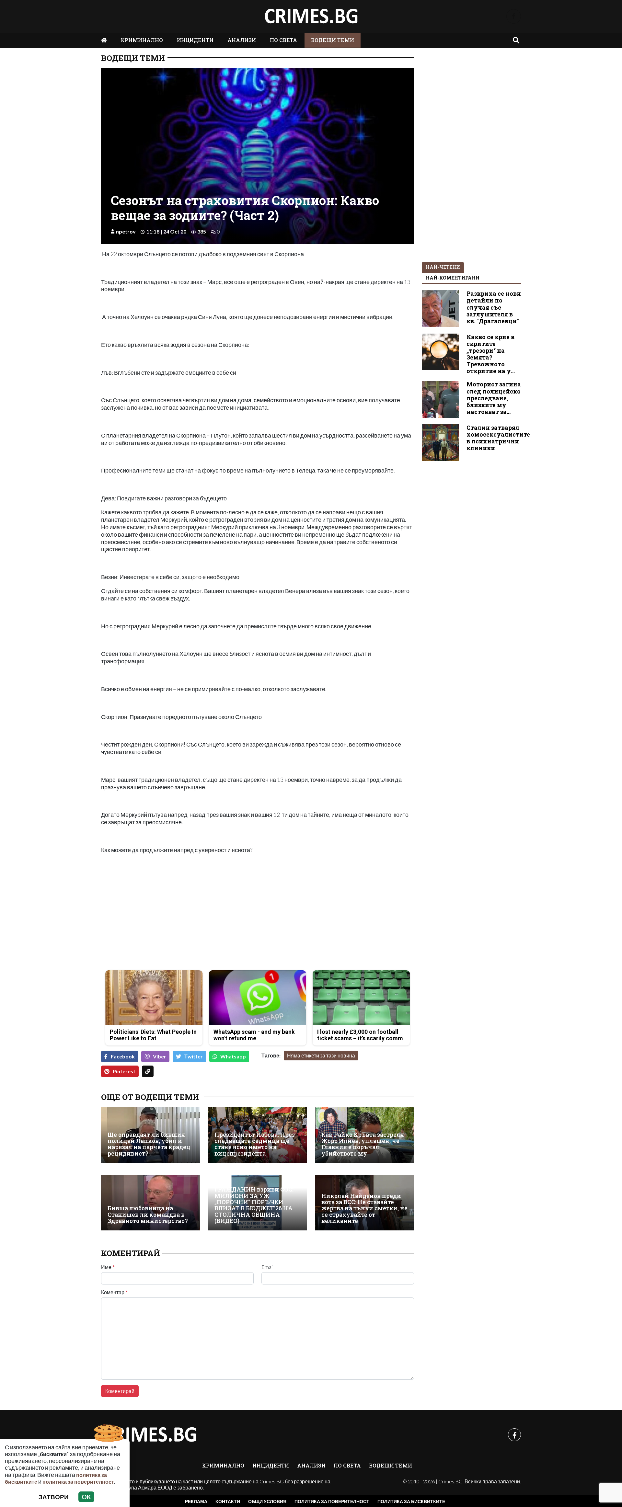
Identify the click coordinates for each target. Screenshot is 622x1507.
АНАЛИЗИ (241, 40)
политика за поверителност (78, 1481)
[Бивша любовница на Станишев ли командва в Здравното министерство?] (150, 1202)
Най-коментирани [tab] (452, 278)
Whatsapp (233, 1056)
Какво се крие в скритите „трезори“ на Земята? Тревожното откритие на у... (490, 354)
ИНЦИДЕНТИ (195, 40)
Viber (159, 1056)
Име (108, 1267)
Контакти (227, 1501)
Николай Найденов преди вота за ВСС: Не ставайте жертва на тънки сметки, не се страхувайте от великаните (364, 1208)
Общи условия (267, 1501)
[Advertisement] (177, 919)
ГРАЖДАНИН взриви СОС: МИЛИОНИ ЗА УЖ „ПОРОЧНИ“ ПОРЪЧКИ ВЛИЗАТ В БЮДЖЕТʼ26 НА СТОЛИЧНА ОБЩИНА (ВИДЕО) (254, 1205)
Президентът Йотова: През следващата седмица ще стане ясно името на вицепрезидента (254, 1144)
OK (86, 1497)
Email (267, 1267)
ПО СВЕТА (283, 40)
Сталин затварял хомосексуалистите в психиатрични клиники (498, 438)
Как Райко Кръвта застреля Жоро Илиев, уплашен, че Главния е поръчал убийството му (362, 1144)
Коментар (114, 1292)
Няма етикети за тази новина (321, 1055)
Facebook (123, 1056)
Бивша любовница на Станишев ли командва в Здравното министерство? (148, 1214)
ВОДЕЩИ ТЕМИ (332, 40)
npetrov (126, 231)
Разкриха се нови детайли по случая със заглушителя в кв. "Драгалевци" (493, 307)
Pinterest (124, 1071)
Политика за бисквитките (411, 1501)
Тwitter (193, 1056)
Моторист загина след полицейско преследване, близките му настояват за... (493, 398)
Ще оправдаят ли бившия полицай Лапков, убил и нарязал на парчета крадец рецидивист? (149, 1144)
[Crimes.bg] (149, 1434)
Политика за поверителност (331, 1501)
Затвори (54, 1497)
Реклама (196, 1501)
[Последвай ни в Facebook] (513, 16)
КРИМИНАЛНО (142, 40)
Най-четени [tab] (443, 267)
